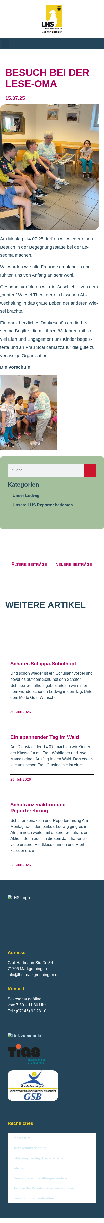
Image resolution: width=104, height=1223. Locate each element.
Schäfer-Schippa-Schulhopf (43, 663)
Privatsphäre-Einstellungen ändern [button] (40, 1178)
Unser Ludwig (26, 495)
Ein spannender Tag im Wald (44, 737)
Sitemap (19, 1168)
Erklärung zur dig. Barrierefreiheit (39, 1158)
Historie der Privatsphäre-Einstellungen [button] (43, 1188)
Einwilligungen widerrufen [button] (33, 1198)
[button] (5, 43)
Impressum (21, 1138)
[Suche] (90, 470)
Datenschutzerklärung (30, 1148)
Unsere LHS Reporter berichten (43, 505)
